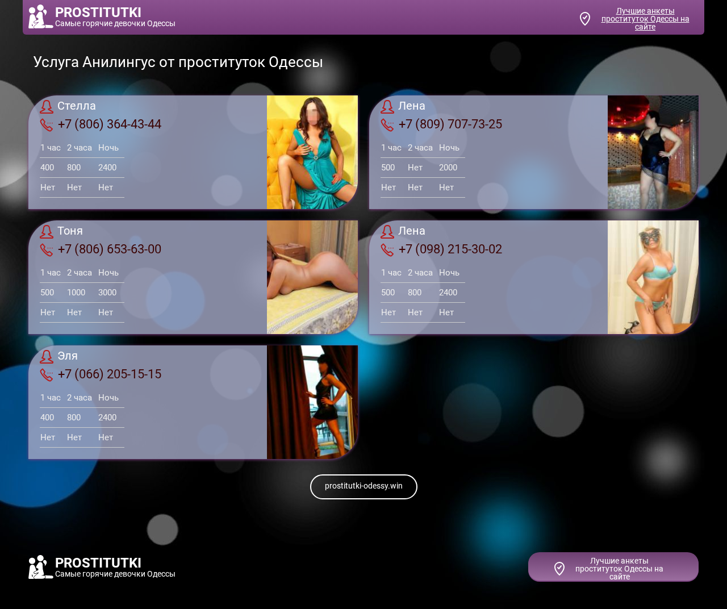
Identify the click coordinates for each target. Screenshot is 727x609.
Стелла (76, 106)
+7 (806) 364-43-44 (109, 124)
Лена (411, 106)
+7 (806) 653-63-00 (109, 249)
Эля (67, 356)
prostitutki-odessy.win (363, 485)
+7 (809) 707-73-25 (450, 124)
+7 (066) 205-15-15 (109, 374)
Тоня (70, 231)
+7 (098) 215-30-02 (450, 249)
